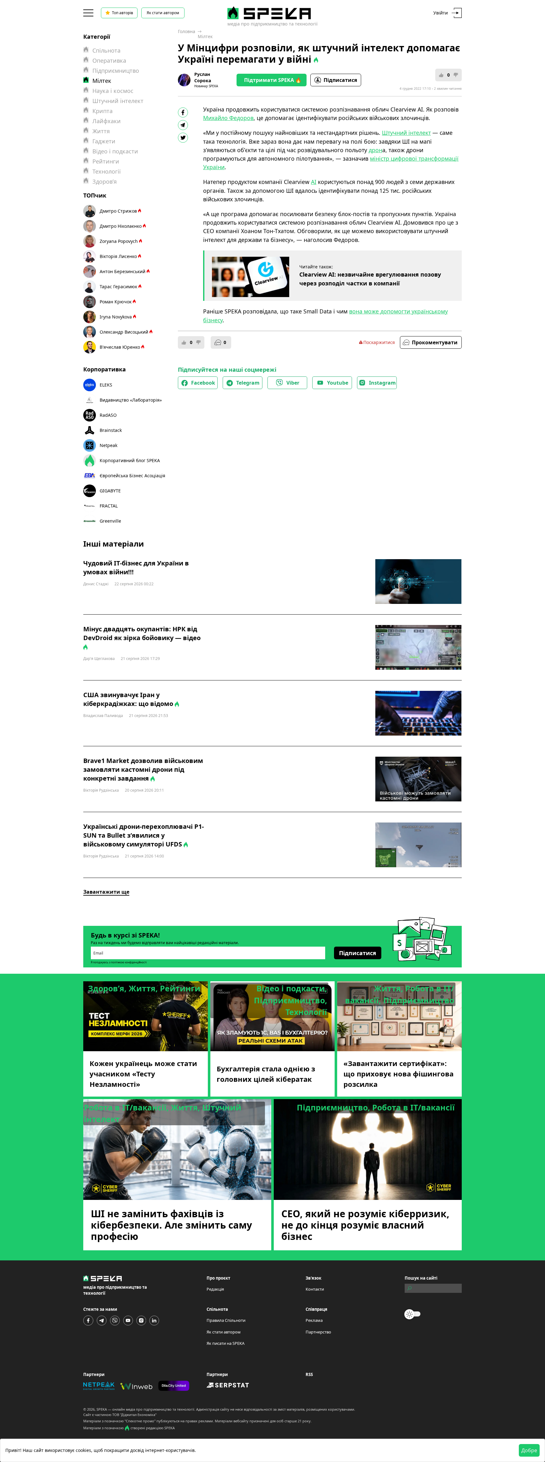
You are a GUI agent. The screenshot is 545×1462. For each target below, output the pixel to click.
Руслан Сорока (202, 77)
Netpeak (108, 445)
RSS (309, 1374)
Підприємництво (115, 70)
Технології (106, 171)
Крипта (102, 111)
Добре (529, 1450)
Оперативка (109, 60)
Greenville (110, 521)
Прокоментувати (435, 342)
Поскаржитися (379, 342)
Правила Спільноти (226, 1320)
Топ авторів (122, 12)
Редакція (215, 1289)
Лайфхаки (106, 121)
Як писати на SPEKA (225, 1343)
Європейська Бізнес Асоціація (132, 476)
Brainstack (111, 430)
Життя (101, 131)
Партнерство (318, 1332)
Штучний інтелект (118, 101)
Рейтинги (105, 161)
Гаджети (103, 141)
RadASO (108, 415)
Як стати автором (163, 12)
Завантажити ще (106, 891)
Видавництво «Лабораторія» (131, 400)
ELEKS (106, 385)
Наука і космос (112, 91)
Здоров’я (104, 181)
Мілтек (205, 36)
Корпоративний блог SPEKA (130, 460)
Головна (186, 31)
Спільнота (106, 50)
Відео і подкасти (115, 151)
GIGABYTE (110, 491)
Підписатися (340, 80)
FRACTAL (109, 506)
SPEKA (102, 1409)
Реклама (314, 1320)
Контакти (315, 1289)
